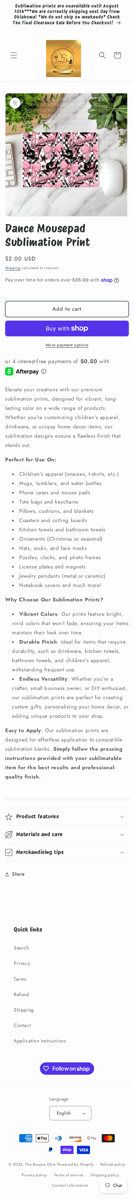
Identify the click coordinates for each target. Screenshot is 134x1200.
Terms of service (68, 1175)
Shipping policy (104, 1175)
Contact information (70, 1185)
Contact (22, 1025)
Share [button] (18, 873)
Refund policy (112, 1164)
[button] (13, 55)
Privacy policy (34, 1175)
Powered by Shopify (75, 1164)
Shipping (13, 267)
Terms (20, 979)
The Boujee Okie (40, 1164)
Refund (21, 994)
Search (21, 947)
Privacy (22, 963)
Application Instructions (40, 1040)
